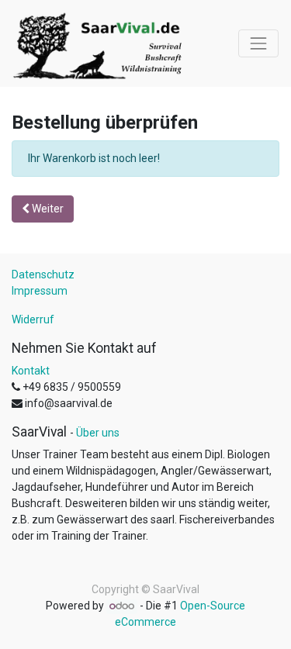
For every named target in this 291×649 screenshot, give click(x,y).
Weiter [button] (46, 208)
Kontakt (31, 370)
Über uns (98, 432)
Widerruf (33, 319)
